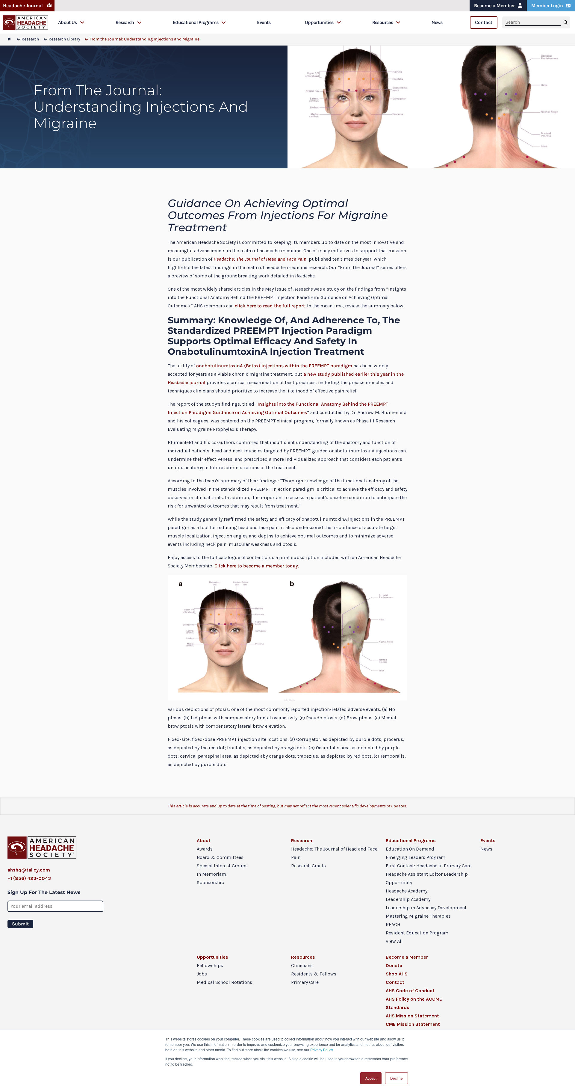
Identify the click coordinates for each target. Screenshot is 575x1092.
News (437, 22)
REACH (393, 924)
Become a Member (494, 5)
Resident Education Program (417, 933)
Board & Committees (220, 857)
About (204, 840)
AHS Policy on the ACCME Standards (414, 1003)
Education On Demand (410, 849)
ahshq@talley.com (28, 870)
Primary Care (305, 982)
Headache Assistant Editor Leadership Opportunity (427, 878)
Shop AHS (397, 974)
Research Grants (308, 866)
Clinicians (302, 965)
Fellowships (210, 965)
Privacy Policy (321, 1049)
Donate (394, 965)
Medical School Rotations (224, 982)
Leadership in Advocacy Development (426, 907)
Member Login (547, 5)
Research (125, 22)
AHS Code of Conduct (410, 990)
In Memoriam (211, 874)
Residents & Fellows (313, 974)
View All (394, 941)
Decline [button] (396, 1078)
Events (263, 22)
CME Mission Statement (413, 1024)
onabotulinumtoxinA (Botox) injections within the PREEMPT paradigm (273, 365)
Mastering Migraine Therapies (418, 916)
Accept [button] (370, 1078)
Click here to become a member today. (256, 566)
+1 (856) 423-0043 (29, 878)
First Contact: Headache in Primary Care (428, 866)
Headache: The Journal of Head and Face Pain (334, 853)
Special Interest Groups (222, 866)
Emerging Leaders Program (415, 857)
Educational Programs (195, 22)
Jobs (202, 974)
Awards (205, 849)
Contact (483, 22)
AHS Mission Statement (412, 1016)
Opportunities (319, 22)
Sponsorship (210, 882)
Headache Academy (406, 891)
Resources (382, 22)
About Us (67, 22)
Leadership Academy (408, 899)
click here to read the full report (270, 306)
